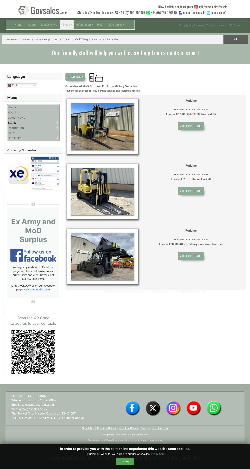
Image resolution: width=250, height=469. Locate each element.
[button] (67, 24)
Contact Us (160, 428)
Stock (12, 122)
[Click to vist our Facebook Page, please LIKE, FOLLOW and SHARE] (33, 255)
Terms (145, 428)
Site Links (14, 138)
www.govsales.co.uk (33, 409)
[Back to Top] (243, 462)
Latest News (16, 117)
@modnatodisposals (38, 289)
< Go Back (75, 77)
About (12, 112)
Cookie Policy (129, 428)
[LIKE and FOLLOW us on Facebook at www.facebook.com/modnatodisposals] (133, 408)
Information (16, 128)
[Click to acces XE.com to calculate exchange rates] (33, 173)
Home (12, 107)
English (15, 85)
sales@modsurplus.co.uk (38, 404)
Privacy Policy (107, 428)
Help (11, 133)
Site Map (88, 428)
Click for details (191, 126)
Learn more (158, 453)
